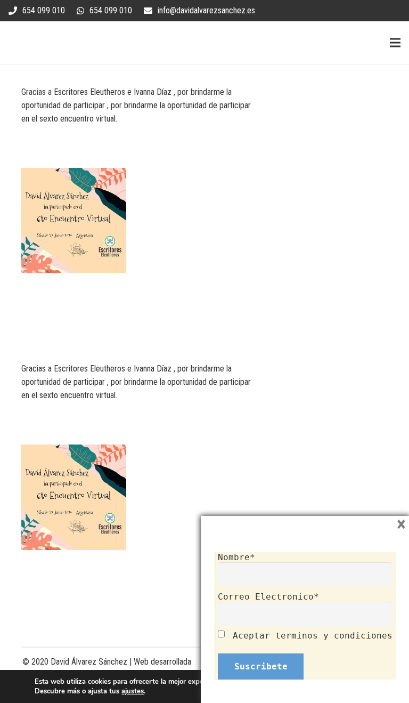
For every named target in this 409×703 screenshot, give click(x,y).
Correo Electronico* (268, 597)
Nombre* (236, 557)
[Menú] (395, 42)
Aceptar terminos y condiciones (312, 636)
